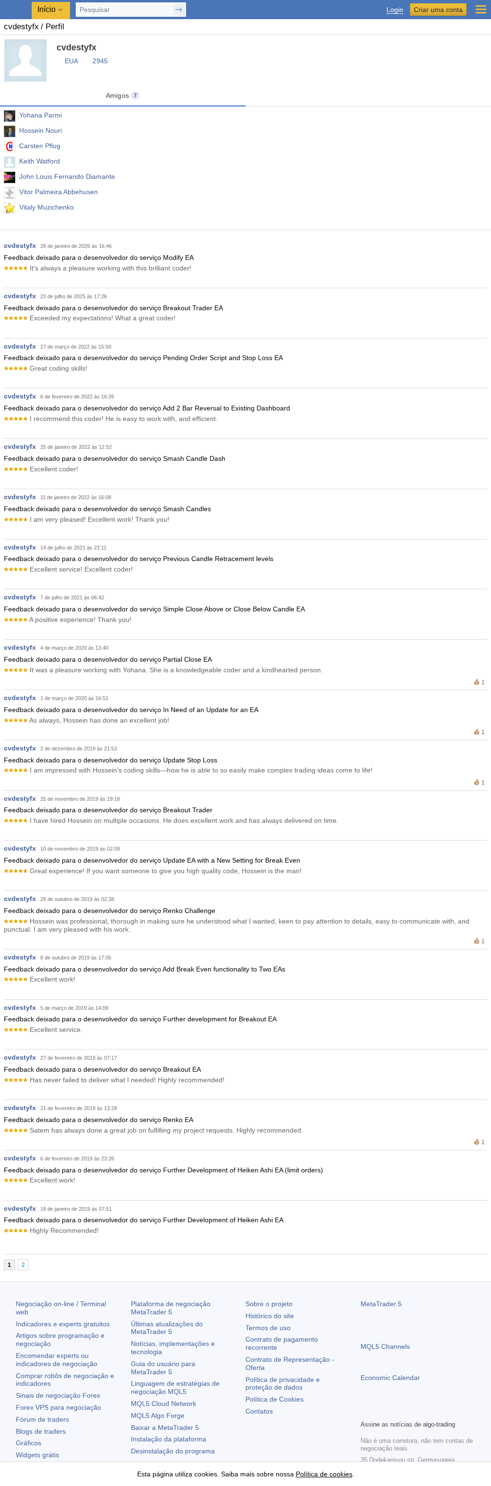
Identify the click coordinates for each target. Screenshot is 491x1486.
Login (394, 9)
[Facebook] (366, 1411)
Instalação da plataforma (168, 1439)
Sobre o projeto (269, 1304)
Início (46, 9)
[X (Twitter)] (397, 1411)
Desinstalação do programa (173, 1451)
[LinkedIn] (427, 1411)
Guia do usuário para (163, 1368)
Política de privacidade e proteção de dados (283, 1384)
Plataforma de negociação (170, 1308)
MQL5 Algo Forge (158, 1415)
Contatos (259, 1411)
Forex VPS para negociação (58, 1407)
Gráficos (28, 1443)
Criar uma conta (438, 9)
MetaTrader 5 (381, 1304)
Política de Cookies (275, 1399)
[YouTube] (412, 1411)
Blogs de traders (41, 1431)
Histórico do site (270, 1316)
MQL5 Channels (385, 1346)
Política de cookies (324, 1474)
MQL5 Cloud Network (163, 1403)
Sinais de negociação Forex (58, 1395)
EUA (71, 61)
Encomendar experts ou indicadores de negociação (56, 1360)
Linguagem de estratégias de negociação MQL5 (175, 1387)
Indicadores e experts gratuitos (63, 1324)
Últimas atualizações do (167, 1328)
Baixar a (165, 1427)
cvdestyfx (20, 245)
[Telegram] (381, 1411)
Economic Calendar (390, 1377)
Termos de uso (268, 1328)
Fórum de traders (42, 1419)
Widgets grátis (37, 1455)
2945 (100, 61)
